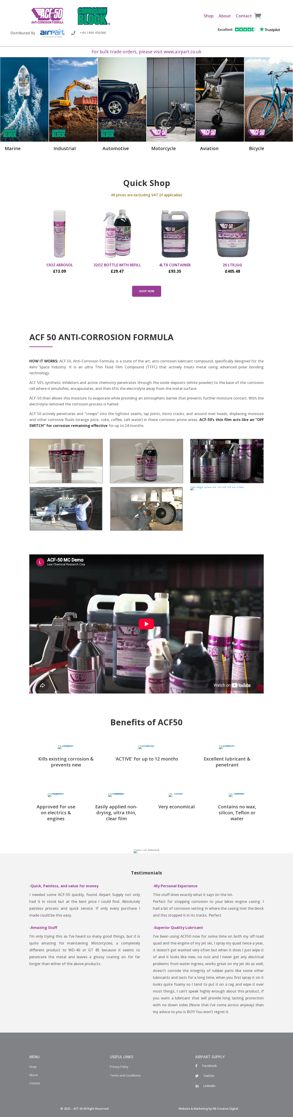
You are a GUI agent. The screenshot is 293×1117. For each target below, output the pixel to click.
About (225, 16)
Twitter (208, 1076)
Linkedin (209, 1086)
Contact (244, 16)
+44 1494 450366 (93, 32)
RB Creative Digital (225, 1108)
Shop (209, 16)
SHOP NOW (146, 291)
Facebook (209, 1065)
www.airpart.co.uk (182, 52)
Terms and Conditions (125, 1075)
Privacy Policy (119, 1067)
